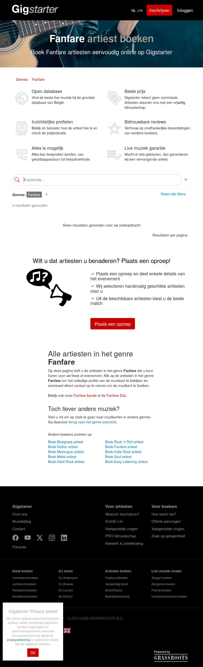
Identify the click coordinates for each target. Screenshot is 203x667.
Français (19, 546)
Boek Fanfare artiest (121, 446)
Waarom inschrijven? (122, 514)
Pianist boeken (162, 590)
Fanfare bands (85, 395)
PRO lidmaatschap (120, 535)
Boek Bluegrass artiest (65, 441)
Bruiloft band (113, 590)
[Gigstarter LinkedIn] (64, 538)
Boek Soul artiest (118, 456)
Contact (18, 528)
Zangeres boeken (163, 584)
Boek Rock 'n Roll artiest (124, 441)
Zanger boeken (162, 578)
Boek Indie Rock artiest (123, 451)
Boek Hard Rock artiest (66, 461)
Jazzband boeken (24, 584)
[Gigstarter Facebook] (16, 538)
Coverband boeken (25, 578)
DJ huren (66, 571)
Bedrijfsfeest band (117, 596)
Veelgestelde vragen (121, 528)
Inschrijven (159, 10)
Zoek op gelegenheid (168, 535)
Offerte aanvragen (166, 521)
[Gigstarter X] (40, 538)
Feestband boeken (25, 596)
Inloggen (185, 10)
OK (32, 652)
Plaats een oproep (113, 323)
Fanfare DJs (116, 395)
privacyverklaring (19, 640)
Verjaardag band (116, 584)
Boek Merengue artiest (66, 451)
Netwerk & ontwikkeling (124, 543)
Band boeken (22, 571)
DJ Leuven (66, 590)
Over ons (19, 514)
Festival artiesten (116, 578)
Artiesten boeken (118, 571)
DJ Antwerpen (68, 578)
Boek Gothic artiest (63, 446)
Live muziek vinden (166, 571)
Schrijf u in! (114, 521)
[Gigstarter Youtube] (28, 538)
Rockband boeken (24, 590)
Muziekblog (21, 521)
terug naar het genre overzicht (92, 421)
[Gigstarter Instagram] (52, 538)
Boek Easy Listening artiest (126, 461)
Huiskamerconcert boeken (169, 596)
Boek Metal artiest (62, 456)
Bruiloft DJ (66, 596)
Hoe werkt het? (164, 514)
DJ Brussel (66, 584)
